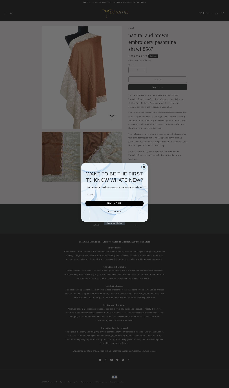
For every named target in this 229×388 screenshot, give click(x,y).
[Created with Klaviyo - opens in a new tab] (114, 223)
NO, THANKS (114, 211)
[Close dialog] (144, 167)
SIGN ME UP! (115, 203)
